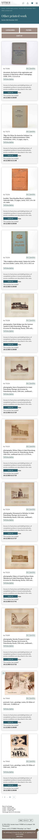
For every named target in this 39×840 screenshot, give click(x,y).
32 (10, 797)
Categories (10, 30)
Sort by (19, 36)
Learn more (19, 836)
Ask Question (30, 68)
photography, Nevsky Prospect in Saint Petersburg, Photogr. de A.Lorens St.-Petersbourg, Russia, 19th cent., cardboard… (18, 641)
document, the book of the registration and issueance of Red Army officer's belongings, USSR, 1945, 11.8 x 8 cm (17, 74)
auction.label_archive (12, 8)
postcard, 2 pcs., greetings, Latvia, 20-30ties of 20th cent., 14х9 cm (19, 766)
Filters (28, 30)
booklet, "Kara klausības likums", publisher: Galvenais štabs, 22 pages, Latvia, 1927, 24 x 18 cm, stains (19, 200)
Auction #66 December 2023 (27, 8)
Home (3, 8)
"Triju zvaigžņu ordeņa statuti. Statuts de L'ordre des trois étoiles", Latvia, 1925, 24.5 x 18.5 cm (19, 262)
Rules (19, 92)
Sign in (10, 92)
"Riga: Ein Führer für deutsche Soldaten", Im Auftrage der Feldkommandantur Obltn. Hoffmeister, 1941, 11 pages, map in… (17, 137)
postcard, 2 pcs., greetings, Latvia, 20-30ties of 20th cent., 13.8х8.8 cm (19, 703)
